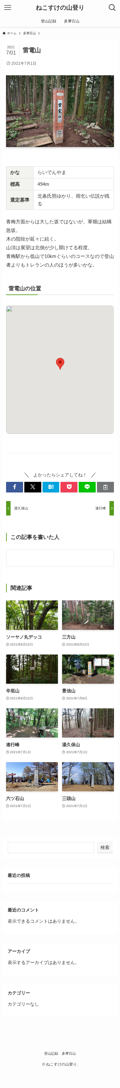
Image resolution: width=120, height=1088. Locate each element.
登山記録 (51, 1053)
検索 (104, 847)
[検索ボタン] (112, 7)
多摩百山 (69, 1053)
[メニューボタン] (7, 7)
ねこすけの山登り (60, 8)
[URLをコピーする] (105, 487)
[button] (14, 487)
